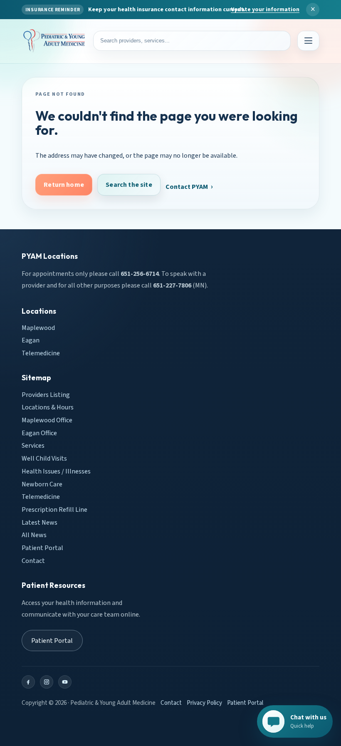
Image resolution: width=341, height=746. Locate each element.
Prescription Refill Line (54, 509)
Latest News (39, 522)
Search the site (129, 184)
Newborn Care (42, 483)
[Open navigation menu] (308, 41)
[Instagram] (46, 682)
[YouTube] (65, 682)
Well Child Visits (44, 458)
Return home (64, 184)
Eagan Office (39, 432)
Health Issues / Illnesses (56, 471)
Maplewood (38, 327)
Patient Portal (42, 548)
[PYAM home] (54, 41)
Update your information (265, 9)
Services (33, 445)
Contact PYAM (187, 186)
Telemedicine (41, 353)
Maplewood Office (47, 420)
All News (34, 535)
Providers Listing (46, 394)
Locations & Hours (48, 407)
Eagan (31, 340)
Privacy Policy (204, 703)
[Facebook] (28, 682)
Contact (33, 560)
